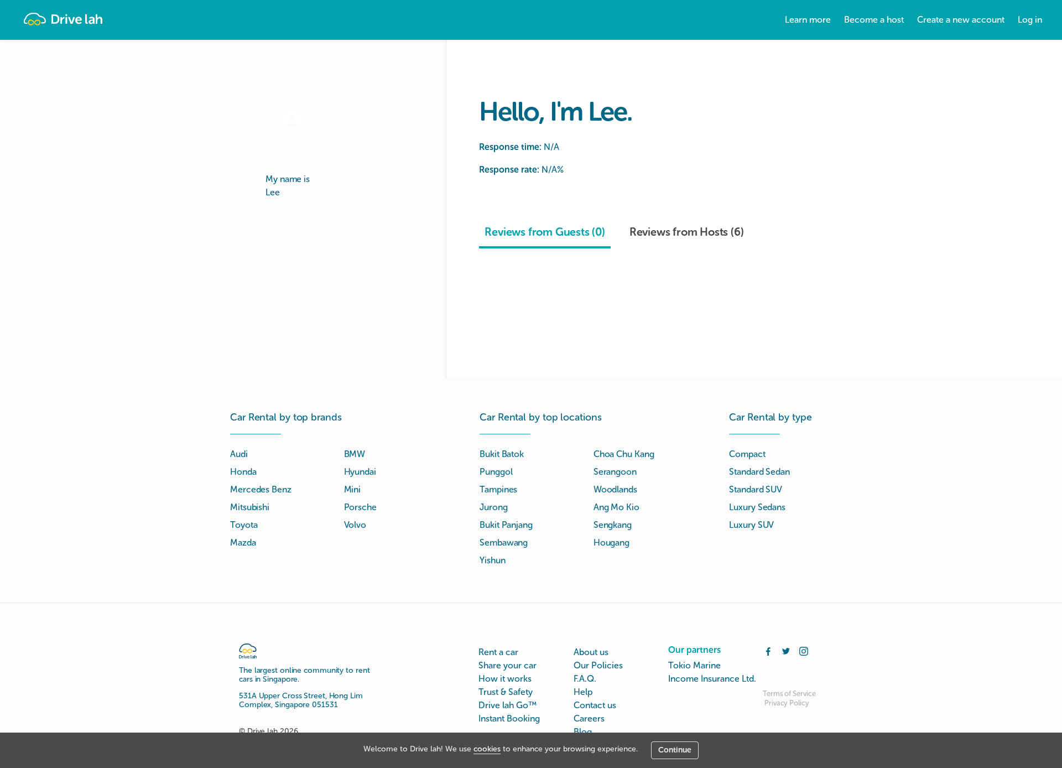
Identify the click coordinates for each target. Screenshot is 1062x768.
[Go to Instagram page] (803, 650)
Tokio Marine (694, 665)
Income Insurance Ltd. (712, 678)
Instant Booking (509, 718)
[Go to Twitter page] (786, 650)
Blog (583, 732)
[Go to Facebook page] (768, 650)
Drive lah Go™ (507, 705)
